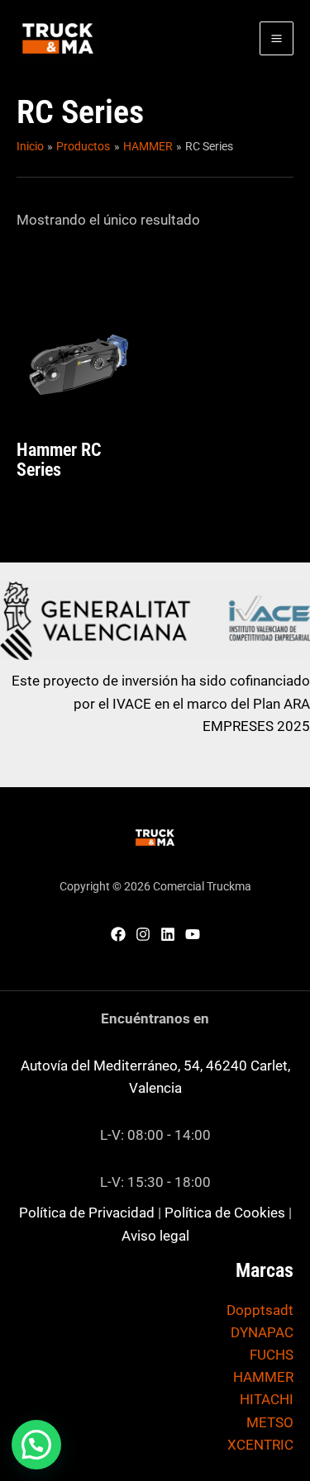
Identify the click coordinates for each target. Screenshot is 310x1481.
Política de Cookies (225, 1212)
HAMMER (263, 1377)
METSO (269, 1422)
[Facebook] (118, 934)
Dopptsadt (260, 1310)
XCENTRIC (260, 1444)
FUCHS (271, 1354)
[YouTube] (192, 934)
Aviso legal (155, 1235)
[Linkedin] (167, 934)
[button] (36, 1444)
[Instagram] (143, 934)
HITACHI (266, 1399)
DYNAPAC (262, 1332)
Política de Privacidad (87, 1212)
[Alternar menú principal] (276, 38)
